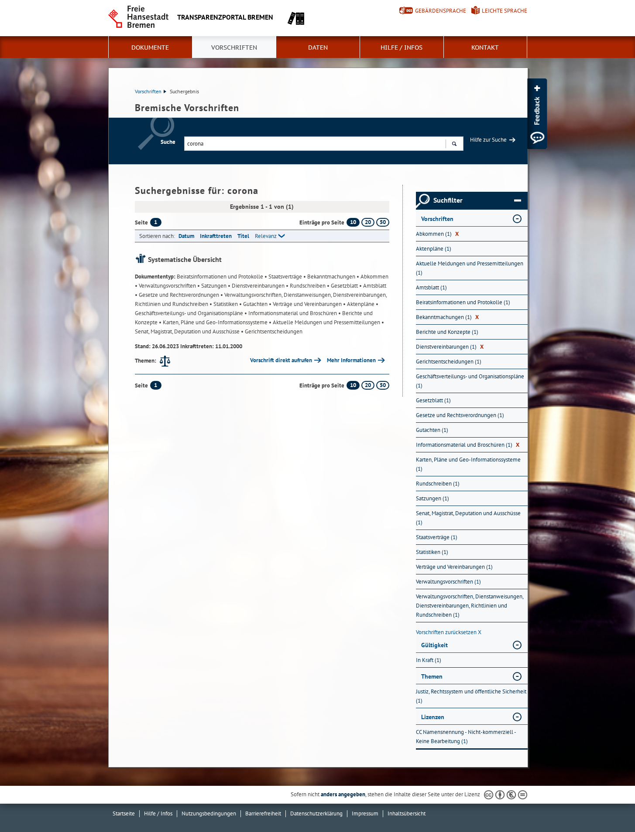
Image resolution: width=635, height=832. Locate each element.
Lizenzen (432, 717)
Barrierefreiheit (263, 813)
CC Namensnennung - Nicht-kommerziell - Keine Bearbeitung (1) (466, 736)
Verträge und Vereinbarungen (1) (454, 567)
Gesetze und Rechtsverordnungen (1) (460, 415)
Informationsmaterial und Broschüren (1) (467, 444)
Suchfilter (448, 200)
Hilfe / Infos (401, 47)
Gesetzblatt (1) (433, 400)
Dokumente (150, 47)
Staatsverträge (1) (436, 537)
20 (368, 222)
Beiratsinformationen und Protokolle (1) (463, 302)
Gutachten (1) (432, 430)
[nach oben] (608, 805)
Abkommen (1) (437, 234)
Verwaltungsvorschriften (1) (448, 581)
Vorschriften (234, 47)
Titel (243, 236)
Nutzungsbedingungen (209, 813)
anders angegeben (343, 794)
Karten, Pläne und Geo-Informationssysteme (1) (468, 464)
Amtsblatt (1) (431, 287)
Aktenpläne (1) (433, 248)
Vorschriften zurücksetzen (448, 632)
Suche (168, 142)
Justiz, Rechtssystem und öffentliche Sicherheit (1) (471, 696)
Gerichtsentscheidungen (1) (448, 361)
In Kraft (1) (428, 660)
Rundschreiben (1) (438, 483)
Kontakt (485, 47)
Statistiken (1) (432, 552)
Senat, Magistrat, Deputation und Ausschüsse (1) (468, 517)
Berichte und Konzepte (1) (447, 332)
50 (383, 222)
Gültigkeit (434, 645)
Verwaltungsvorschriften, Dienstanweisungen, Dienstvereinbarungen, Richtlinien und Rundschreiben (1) (469, 605)
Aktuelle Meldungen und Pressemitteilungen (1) (469, 268)
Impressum (365, 813)
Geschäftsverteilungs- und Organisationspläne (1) (470, 381)
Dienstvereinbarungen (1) (450, 346)
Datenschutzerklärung (316, 813)
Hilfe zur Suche (488, 139)
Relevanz (266, 236)
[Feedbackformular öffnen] (537, 113)
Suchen (454, 143)
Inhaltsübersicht (407, 813)
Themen (432, 676)
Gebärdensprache (440, 10)
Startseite (124, 813)
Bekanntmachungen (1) (447, 317)
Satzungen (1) (432, 498)
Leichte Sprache (504, 10)
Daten (318, 47)
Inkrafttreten (216, 236)
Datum (186, 236)
